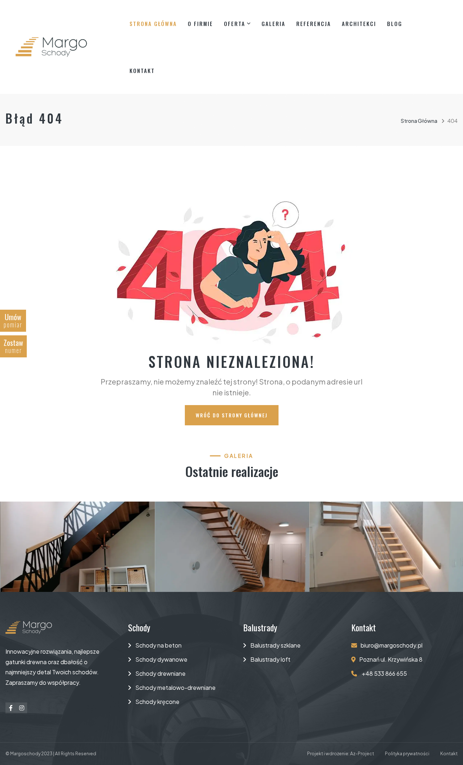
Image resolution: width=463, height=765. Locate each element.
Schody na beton (158, 645)
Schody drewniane (160, 673)
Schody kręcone (157, 701)
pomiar (13, 320)
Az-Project (362, 753)
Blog (394, 23)
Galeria (273, 23)
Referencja (313, 23)
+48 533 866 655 (384, 673)
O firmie (200, 23)
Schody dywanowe (161, 659)
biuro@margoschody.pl (391, 645)
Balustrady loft (270, 659)
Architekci (359, 23)
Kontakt (142, 70)
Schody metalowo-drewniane (175, 687)
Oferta (234, 23)
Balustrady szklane (275, 645)
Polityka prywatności (407, 753)
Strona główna (153, 23)
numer (13, 346)
